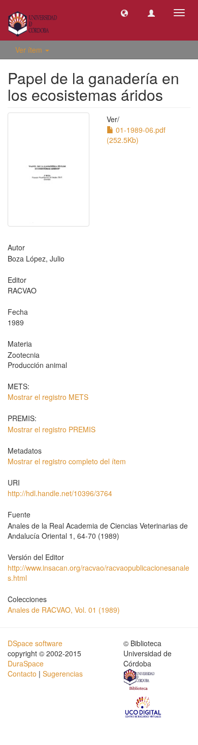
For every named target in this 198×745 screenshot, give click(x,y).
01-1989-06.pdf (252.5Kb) (136, 135)
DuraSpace (26, 663)
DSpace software (35, 643)
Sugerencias (63, 673)
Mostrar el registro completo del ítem (67, 461)
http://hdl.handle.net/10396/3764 (60, 493)
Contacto (22, 673)
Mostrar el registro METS (48, 397)
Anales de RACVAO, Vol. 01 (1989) (64, 610)
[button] (124, 12)
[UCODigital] (143, 706)
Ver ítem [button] (29, 50)
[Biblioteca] (139, 681)
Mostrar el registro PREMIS (51, 429)
